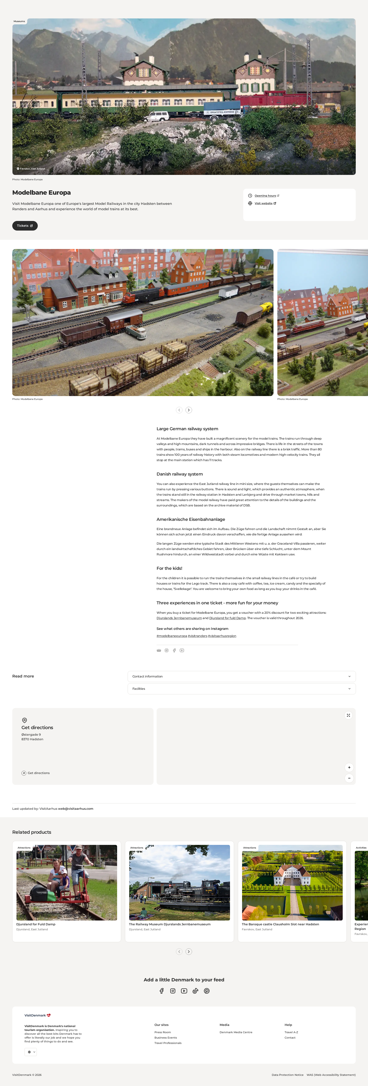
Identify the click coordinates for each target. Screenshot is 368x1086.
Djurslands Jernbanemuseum (179, 618)
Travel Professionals (168, 1043)
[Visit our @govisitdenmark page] (195, 991)
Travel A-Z (291, 1032)
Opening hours (265, 195)
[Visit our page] (172, 991)
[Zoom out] (349, 778)
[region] (256, 746)
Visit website (264, 203)
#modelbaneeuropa (172, 636)
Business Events (165, 1037)
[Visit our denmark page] (161, 991)
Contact (290, 1037)
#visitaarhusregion (222, 636)
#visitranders (197, 636)
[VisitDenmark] (38, 1015)
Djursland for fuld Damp (227, 618)
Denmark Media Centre (236, 1032)
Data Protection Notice (288, 1075)
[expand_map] (348, 715)
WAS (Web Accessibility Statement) (331, 1075)
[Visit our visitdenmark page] (184, 991)
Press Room (162, 1032)
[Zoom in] (349, 767)
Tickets (22, 225)
